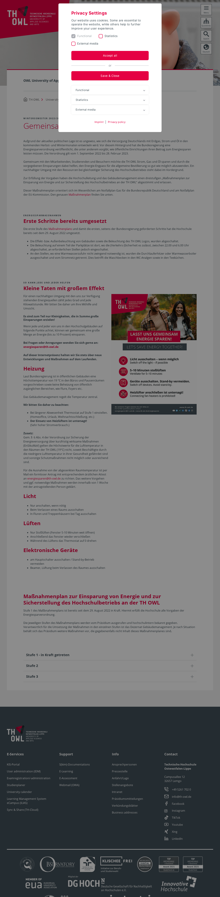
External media (87, 43)
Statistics (111, 36)
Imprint (99, 122)
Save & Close (110, 75)
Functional (84, 36)
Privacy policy (116, 122)
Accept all (110, 55)
